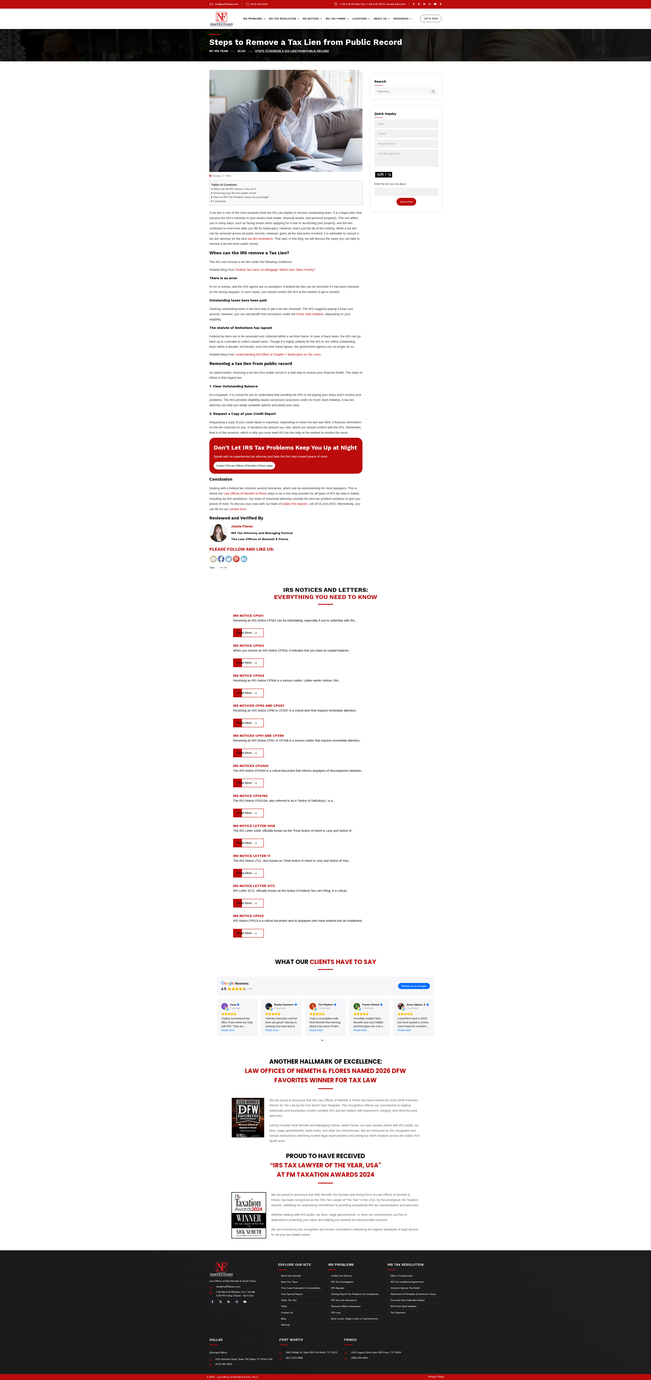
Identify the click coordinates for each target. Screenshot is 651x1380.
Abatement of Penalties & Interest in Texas (413, 1294)
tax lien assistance (260, 238)
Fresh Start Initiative (309, 314)
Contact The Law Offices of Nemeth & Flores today (244, 465)
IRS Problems (252, 18)
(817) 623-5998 (294, 1357)
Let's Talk (431, 18)
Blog (283, 1318)
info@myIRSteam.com (226, 4)
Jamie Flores (242, 526)
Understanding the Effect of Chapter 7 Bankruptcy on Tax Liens (278, 354)
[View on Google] (224, 1006)
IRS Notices (311, 18)
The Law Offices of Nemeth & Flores (259, 539)
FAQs (284, 1306)
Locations (359, 18)
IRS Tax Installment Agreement (406, 1281)
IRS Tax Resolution (282, 18)
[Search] (435, 89)
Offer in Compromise (401, 1275)
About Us (380, 18)
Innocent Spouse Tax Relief (405, 1288)
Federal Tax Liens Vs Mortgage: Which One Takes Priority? (275, 269)
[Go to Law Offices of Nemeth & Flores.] (222, 51)
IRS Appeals (337, 1288)
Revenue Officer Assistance (346, 1306)
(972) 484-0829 (223, 1364)
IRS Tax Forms (336, 18)
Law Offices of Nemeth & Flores (245, 493)
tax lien (223, 567)
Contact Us (287, 1312)
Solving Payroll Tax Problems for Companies (355, 1294)
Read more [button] (228, 1030)
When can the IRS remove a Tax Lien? (234, 189)
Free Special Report (292, 1294)
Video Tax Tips (289, 1300)
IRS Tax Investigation (342, 1281)
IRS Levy (336, 1312)
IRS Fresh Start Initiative (403, 1306)
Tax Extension (397, 1312)
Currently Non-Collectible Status (407, 1300)
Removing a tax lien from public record (234, 193)
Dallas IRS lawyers (295, 504)
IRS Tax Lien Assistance (344, 1300)
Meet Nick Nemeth (291, 1275)
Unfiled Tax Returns (341, 1275)
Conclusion (219, 201)
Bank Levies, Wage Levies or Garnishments (354, 1318)
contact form (237, 509)
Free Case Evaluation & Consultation (301, 1288)
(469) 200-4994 (359, 1357)
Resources (401, 18)
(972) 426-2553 (259, 4)
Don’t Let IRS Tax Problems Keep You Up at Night (241, 197)
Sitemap (285, 1324)
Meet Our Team (289, 1281)
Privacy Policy (436, 1376)
